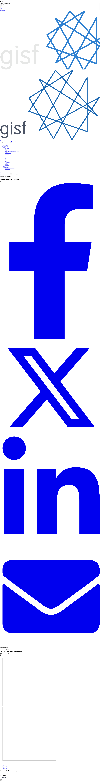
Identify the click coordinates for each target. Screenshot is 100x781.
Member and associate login (6, 141)
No (3, 4)
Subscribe (2, 172)
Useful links (7, 165)
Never (4, 6)
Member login (5, 145)
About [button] (3, 147)
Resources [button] (4, 157)
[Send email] (51, 644)
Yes (3, 5)
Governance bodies (8, 153)
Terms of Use (4, 768)
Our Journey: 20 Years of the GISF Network (12, 151)
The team (6, 152)
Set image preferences (6, 767)
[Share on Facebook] (51, 338)
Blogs (6, 161)
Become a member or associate (10, 156)
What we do (7, 148)
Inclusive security (7, 162)
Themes (6, 163)
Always (3, 7)
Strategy (6, 150)
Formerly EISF (3, 140)
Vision (6, 149)
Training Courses (7, 169)
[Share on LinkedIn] (51, 547)
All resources (7, 158)
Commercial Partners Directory (10, 168)
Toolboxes (6, 164)
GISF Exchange (5, 765)
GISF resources (7, 159)
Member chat (13, 141)
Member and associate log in (7, 766)
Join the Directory (7, 170)
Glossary (6, 160)
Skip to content (2, 10)
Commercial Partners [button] (5, 167)
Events (3, 166)
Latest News (7, 154)
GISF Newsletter (5, 764)
